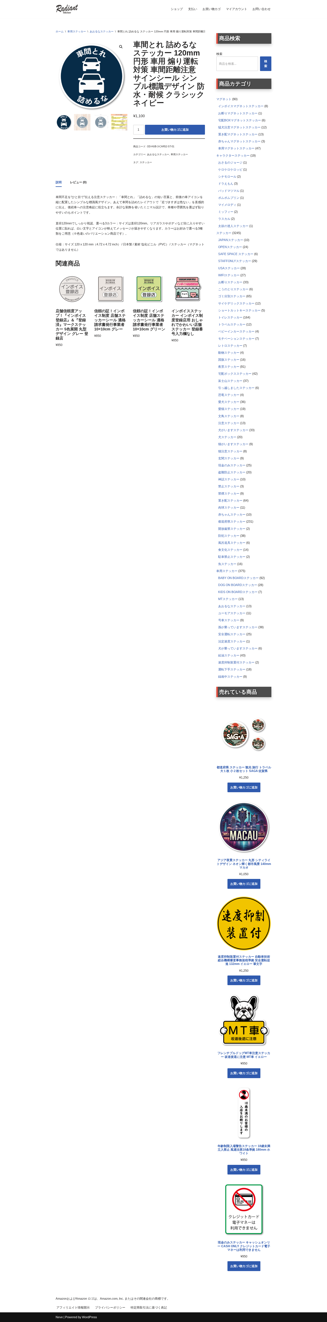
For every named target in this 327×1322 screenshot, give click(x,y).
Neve (59, 1317)
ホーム (60, 31)
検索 (219, 53)
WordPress (89, 1317)
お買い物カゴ (211, 9)
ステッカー (146, 162)
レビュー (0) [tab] (78, 182)
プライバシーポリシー (110, 1307)
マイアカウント (236, 9)
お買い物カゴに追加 (175, 129)
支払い (192, 9)
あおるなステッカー (102, 31)
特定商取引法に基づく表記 (149, 1307)
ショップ (177, 9)
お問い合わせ (261, 9)
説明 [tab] (59, 182)
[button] (121, 46)
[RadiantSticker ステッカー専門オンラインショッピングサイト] (67, 9)
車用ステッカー (76, 31)
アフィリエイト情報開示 (73, 1307)
